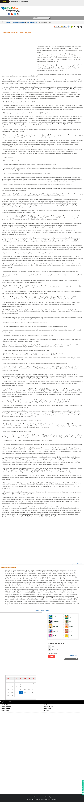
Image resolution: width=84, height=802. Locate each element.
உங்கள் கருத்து (24, 1)
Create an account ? (70, 659)
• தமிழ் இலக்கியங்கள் (48, 706)
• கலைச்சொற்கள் (5, 710)
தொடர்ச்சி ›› (80, 563)
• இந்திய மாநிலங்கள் (6, 706)
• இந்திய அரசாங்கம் (6, 708)
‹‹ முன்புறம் (73, 563)
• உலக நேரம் (46, 710)
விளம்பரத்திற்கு (14, 1)
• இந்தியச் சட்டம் (47, 704)
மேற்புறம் (47, 610)
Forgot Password (72, 655)
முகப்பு (4, 1)
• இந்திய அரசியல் (6, 704)
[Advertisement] (42, 38)
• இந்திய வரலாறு (47, 708)
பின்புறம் (37, 610)
